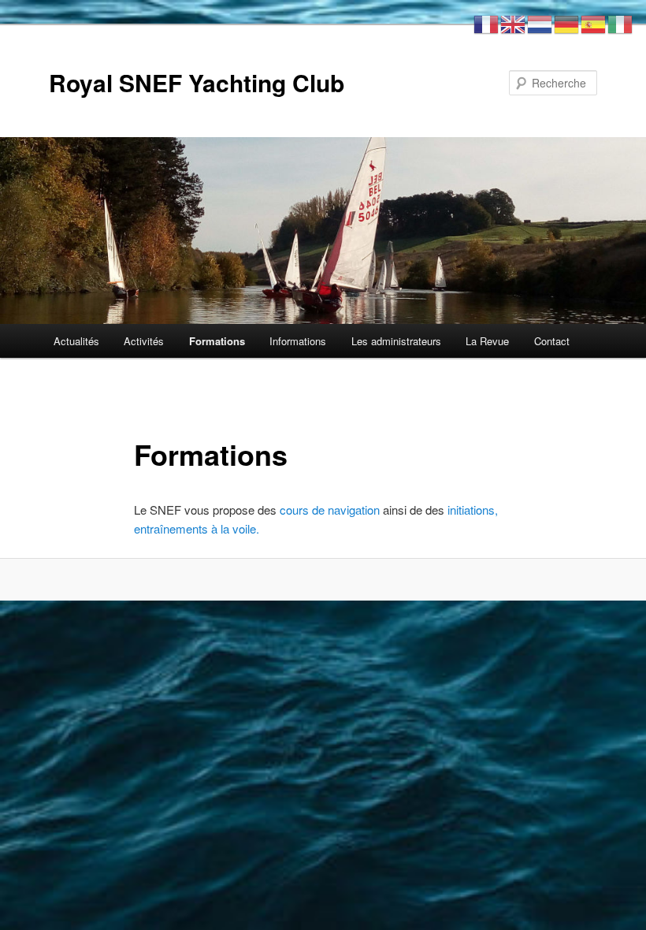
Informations (297, 340)
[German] (567, 22)
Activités (144, 340)
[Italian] (620, 22)
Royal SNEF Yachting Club (196, 82)
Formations (217, 340)
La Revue (487, 340)
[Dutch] (540, 22)
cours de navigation (330, 509)
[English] (513, 22)
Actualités (76, 340)
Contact (552, 340)
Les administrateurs (396, 340)
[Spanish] (594, 22)
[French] (486, 22)
